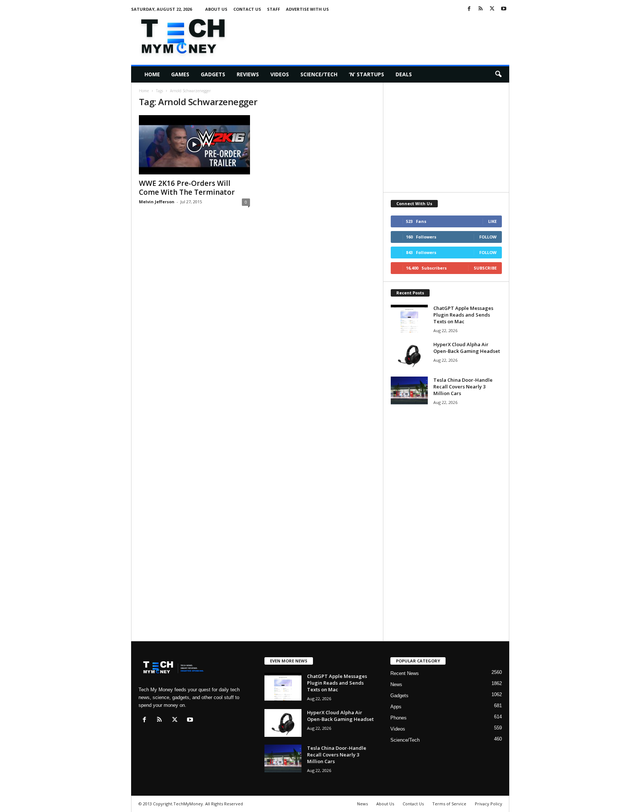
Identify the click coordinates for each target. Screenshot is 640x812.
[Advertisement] (374, 34)
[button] (498, 74)
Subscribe (485, 268)
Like (492, 221)
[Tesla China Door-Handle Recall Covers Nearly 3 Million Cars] (409, 390)
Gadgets (213, 74)
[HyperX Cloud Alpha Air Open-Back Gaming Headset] (409, 355)
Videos (279, 74)
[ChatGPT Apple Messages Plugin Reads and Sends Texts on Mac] (409, 319)
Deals (404, 74)
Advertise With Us (307, 9)
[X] (492, 9)
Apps (395, 706)
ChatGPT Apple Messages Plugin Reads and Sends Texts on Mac (463, 315)
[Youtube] (503, 9)
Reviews (248, 74)
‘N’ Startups (366, 74)
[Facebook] (469, 9)
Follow (488, 237)
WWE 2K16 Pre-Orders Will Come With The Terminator (187, 187)
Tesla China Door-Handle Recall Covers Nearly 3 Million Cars (463, 387)
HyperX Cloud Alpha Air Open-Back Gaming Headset (466, 347)
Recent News (404, 673)
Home (152, 74)
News (396, 684)
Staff (273, 9)
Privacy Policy (488, 803)
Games (180, 74)
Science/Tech (318, 74)
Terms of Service (449, 803)
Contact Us (247, 9)
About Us (216, 9)
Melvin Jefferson (156, 201)
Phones (398, 718)
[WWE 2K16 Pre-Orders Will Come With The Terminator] (194, 144)
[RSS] (480, 9)
